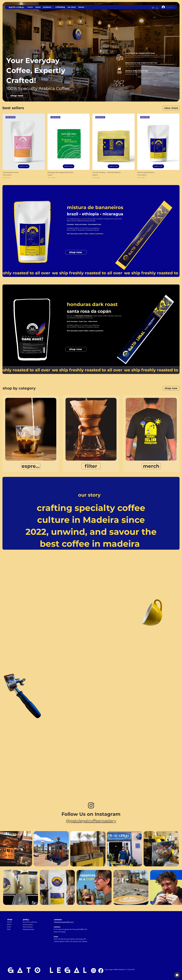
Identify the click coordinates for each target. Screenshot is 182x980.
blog (8, 929)
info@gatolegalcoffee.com (64, 922)
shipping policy (28, 929)
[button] (157, 8)
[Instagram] (93, 970)
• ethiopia (89, 214)
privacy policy (28, 924)
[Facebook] (100, 970)
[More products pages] (52, 7)
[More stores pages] (85, 7)
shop (9, 927)
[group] (91, 146)
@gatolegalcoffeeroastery (91, 820)
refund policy (28, 927)
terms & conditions (30, 922)
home (9, 922)
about (9, 924)
